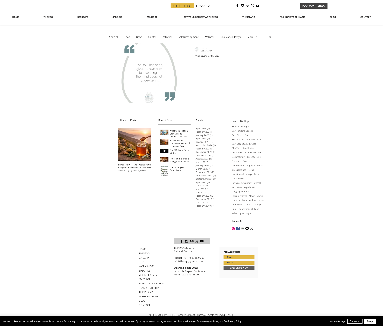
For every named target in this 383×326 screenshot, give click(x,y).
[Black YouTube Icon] (258, 6)
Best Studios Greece (242, 135)
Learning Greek (239, 196)
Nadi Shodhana (239, 200)
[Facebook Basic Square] (238, 228)
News (139, 37)
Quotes (152, 37)
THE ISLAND (146, 292)
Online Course (256, 200)
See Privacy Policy (232, 321)
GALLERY (144, 257)
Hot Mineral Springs (242, 174)
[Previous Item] (123, 144)
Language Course (240, 191)
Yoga (248, 213)
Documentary (238, 157)
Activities (167, 37)
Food (127, 37)
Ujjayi (241, 213)
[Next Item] (146, 144)
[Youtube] (247, 228)
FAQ (229, 315)
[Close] (379, 321)
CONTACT (144, 305)
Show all (113, 37)
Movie (252, 196)
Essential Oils (254, 157)
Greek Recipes (239, 170)
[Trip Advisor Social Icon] (242, 228)
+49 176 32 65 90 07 (193, 257)
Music (260, 196)
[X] (253, 6)
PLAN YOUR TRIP (149, 287)
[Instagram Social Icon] (233, 228)
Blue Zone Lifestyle (231, 37)
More (250, 37)
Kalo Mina (237, 187)
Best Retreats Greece (242, 131)
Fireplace (236, 161)
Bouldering (248, 148)
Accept (370, 321)
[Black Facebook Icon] (237, 6)
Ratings (257, 204)
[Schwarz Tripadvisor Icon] (248, 6)
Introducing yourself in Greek (246, 183)
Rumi (234, 209)
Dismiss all (355, 321)
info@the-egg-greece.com (188, 261)
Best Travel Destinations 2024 (246, 139)
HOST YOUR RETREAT (152, 283)
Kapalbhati (249, 187)
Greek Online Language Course (247, 165)
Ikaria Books (238, 178)
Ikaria (256, 174)
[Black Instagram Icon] (242, 6)
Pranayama (237, 204)
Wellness (210, 37)
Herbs (251, 170)
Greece (246, 161)
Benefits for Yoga (240, 126)
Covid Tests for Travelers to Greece (248, 152)
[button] (270, 37)
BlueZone (236, 148)
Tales (234, 213)
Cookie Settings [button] (337, 321)
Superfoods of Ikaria (249, 209)
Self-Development (188, 37)
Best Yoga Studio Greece (244, 144)
